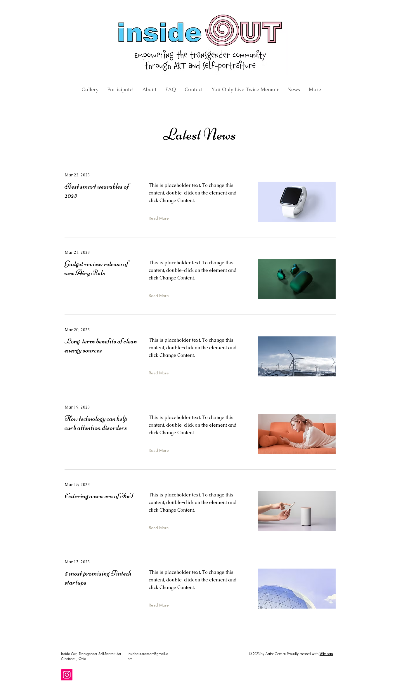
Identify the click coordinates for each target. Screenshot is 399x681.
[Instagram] (66, 674)
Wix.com (326, 654)
